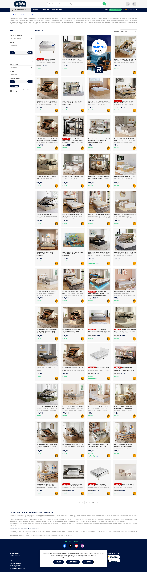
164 (96, 502)
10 (86, 502)
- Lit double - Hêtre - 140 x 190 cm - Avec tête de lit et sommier (47, 369)
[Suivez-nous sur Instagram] (82, 546)
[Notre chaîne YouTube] (76, 546)
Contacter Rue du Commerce (17, 568)
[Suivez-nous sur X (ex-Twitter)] (70, 546)
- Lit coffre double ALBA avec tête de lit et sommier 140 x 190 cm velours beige (124, 333)
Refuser (58, 562)
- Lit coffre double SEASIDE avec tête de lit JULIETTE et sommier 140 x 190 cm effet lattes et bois (99, 104)
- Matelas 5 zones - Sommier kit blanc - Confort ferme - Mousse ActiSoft (46, 62)
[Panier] (134, 4)
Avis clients (13, 557)
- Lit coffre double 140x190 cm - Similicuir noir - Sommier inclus (99, 255)
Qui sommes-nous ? (15, 555)
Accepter (87, 562)
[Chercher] (104, 3)
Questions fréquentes (15, 563)
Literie (46, 15)
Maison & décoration (22, 15)
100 (93, 502)
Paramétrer (73, 562)
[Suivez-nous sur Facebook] (64, 546)
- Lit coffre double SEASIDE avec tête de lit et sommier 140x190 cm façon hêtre (72, 62)
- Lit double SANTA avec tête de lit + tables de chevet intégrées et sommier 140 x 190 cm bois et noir (72, 217)
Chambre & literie (36, 15)
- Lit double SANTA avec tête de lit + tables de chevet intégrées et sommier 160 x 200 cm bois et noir (72, 295)
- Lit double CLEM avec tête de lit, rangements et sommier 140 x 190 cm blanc (46, 293)
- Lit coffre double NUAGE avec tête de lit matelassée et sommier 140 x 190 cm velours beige (46, 217)
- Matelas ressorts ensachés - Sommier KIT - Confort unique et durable (99, 333)
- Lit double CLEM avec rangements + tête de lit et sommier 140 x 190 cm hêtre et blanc (73, 410)
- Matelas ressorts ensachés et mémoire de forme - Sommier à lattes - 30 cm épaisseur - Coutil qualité (99, 370)
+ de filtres (14, 86)
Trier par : (116, 31)
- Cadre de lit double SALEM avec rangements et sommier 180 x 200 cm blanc (124, 142)
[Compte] (127, 4)
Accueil (12, 15)
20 (89, 502)
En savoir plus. (85, 557)
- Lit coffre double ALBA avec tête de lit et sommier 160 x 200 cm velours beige (47, 180)
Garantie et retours (15, 566)
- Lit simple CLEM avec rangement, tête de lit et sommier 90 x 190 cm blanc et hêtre (98, 408)
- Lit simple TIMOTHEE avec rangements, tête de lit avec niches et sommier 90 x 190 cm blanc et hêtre (72, 180)
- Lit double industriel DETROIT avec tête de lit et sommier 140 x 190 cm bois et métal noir (125, 104)
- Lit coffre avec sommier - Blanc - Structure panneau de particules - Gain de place (72, 333)
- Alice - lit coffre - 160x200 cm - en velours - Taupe (125, 487)
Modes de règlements (15, 565)
